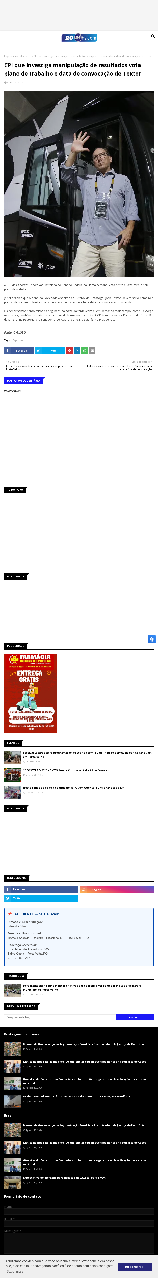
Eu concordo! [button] (134, 1266)
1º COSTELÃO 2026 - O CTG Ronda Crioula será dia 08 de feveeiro (66, 770)
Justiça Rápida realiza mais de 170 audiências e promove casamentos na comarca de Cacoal (85, 1061)
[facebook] (41, 889)
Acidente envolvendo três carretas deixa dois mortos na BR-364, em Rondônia (76, 1096)
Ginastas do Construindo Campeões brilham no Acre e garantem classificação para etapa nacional (84, 1081)
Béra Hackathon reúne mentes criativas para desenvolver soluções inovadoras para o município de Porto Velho (82, 988)
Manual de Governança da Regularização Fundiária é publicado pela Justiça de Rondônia (84, 1044)
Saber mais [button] (15, 1271)
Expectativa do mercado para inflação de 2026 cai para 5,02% (64, 1177)
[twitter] (41, 898)
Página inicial (11, 56)
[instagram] (117, 889)
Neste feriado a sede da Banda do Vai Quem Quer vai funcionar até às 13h (73, 787)
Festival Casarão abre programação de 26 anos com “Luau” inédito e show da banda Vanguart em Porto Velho (87, 755)
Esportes (26, 56)
